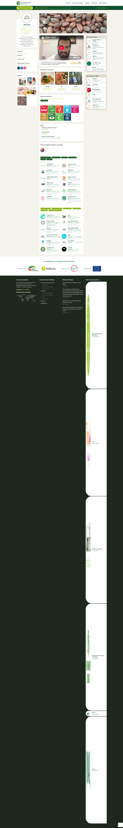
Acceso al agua (44, 100)
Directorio (68, 3)
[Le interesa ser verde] (73, 62)
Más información (47, 89)
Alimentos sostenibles (57, 208)
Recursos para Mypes (77, 3)
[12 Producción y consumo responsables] (44, 120)
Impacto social (44, 210)
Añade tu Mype (45, 284)
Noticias (43, 301)
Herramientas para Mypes (47, 293)
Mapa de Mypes (45, 288)
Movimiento (94, 3)
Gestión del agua (76, 208)
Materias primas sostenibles (55, 210)
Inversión (43, 159)
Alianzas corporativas (45, 157)
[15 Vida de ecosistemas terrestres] (59, 120)
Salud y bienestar (27, 32)
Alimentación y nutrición (26, 29)
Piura (27, 33)
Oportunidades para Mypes (47, 295)
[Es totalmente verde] (77, 62)
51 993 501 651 (20, 59)
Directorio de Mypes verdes (48, 282)
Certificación (64, 157)
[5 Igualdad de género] (59, 112)
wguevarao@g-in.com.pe (23, 63)
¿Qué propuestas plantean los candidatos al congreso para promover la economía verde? (73, 309)
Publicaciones (45, 299)
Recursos (43, 291)
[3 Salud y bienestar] (52, 112)
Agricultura (27, 27)
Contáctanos (103, 3)
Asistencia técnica (56, 157)
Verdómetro (44, 303)
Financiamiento (72, 157)
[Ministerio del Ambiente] (42, 151)
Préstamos (49, 159)
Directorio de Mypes (25, 8)
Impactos (87, 3)
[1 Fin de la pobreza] (44, 112)
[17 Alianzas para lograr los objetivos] (67, 120)
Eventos (43, 297)
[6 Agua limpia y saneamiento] (67, 112)
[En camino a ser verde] (74, 62)
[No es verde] (71, 62)
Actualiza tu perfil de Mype (47, 286)
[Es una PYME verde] (76, 62)
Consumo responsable (26, 30)
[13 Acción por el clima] (52, 120)
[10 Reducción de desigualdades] (75, 112)
